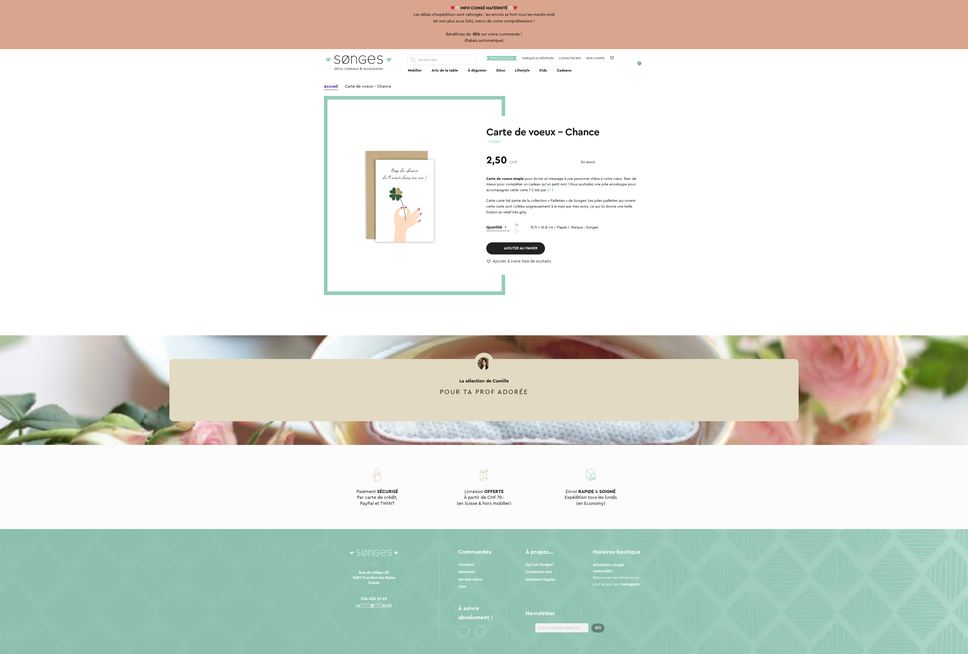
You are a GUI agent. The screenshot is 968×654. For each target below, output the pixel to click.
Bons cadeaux (501, 58)
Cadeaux (564, 70)
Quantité (494, 227)
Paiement (466, 572)
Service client (470, 579)
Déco (500, 70)
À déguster (477, 70)
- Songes (493, 141)
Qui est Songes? (540, 565)
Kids (543, 70)
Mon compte (595, 58)
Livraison (466, 565)
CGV (462, 587)
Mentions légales (541, 579)
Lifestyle (522, 70)
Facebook (463, 631)
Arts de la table (445, 70)
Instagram (480, 631)
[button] (518, 261)
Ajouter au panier (520, 248)
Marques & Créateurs (538, 58)
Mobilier (415, 70)
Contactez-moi (570, 58)
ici (549, 190)
